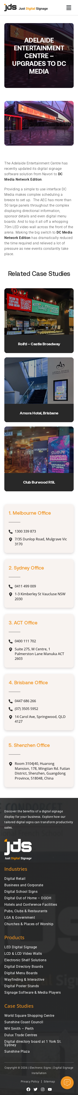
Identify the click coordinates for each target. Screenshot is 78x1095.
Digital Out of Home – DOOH (27, 898)
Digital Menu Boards (21, 973)
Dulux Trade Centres (20, 1035)
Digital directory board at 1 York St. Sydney (33, 1043)
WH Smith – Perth (19, 1029)
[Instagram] (43, 1089)
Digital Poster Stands (21, 986)
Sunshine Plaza (17, 1051)
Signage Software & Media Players (32, 992)
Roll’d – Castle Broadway (39, 343)
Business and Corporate (23, 885)
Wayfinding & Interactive (24, 979)
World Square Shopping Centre (29, 1016)
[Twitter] (35, 1089)
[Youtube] (50, 1089)
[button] (68, 7)
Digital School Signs (20, 892)
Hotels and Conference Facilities (30, 904)
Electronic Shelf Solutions (25, 960)
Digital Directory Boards (23, 966)
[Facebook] (28, 1089)
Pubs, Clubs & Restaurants (25, 911)
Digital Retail (14, 879)
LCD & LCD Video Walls (23, 954)
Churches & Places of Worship (28, 924)
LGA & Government (19, 917)
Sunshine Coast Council (23, 1022)
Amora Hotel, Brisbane (39, 413)
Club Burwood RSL (39, 482)
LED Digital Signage (20, 947)
